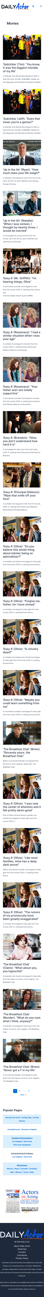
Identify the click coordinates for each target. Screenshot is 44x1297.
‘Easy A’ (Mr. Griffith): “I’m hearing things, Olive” (19, 280)
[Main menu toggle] (41, 6)
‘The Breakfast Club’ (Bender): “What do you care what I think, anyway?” (21, 1018)
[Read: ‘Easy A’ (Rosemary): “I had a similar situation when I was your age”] (22, 315)
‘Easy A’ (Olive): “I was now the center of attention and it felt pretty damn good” (22, 807)
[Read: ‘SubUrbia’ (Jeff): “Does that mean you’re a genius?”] (22, 101)
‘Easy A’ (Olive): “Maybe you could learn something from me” (21, 703)
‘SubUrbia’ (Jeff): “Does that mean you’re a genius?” (21, 120)
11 (29, 1091)
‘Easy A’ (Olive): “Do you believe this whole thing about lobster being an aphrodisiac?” (18, 551)
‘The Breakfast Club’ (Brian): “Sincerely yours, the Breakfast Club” (21, 752)
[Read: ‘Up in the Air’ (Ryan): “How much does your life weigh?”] (22, 152)
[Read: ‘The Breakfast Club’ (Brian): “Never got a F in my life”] (22, 1050)
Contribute (22, 1255)
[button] (33, 6)
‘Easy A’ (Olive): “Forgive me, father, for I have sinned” (21, 602)
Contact (22, 1252)
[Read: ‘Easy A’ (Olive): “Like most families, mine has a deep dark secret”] (22, 840)
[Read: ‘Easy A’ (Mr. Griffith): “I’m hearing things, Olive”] (22, 261)
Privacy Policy (22, 1258)
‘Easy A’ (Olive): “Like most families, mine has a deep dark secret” (20, 861)
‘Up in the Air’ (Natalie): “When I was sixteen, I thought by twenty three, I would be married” (20, 226)
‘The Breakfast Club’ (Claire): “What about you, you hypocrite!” (20, 968)
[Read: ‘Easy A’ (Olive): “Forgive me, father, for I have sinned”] (22, 583)
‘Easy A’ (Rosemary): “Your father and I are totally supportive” (20, 390)
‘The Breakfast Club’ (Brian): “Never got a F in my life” (21, 1068)
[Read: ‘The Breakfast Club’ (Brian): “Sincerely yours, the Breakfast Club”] (22, 733)
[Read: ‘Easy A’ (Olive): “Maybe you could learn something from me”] (22, 682)
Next (23, 1095)
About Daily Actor (22, 1246)
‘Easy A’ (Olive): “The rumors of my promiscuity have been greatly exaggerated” (21, 915)
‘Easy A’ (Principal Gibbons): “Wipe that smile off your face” (21, 495)
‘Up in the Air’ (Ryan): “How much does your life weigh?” (21, 171)
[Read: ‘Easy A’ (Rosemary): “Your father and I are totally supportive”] (22, 369)
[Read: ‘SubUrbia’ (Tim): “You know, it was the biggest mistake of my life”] (22, 47)
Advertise (22, 1249)
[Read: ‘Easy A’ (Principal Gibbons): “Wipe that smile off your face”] (22, 475)
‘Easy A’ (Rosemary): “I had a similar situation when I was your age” (21, 336)
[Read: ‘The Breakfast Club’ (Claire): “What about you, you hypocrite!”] (22, 946)
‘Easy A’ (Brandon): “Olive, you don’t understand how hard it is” (20, 441)
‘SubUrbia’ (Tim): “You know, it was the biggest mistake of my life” (21, 68)
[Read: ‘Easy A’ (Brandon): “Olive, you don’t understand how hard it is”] (22, 422)
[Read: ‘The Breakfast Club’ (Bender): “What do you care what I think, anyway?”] (22, 999)
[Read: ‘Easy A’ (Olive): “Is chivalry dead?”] (22, 631)
